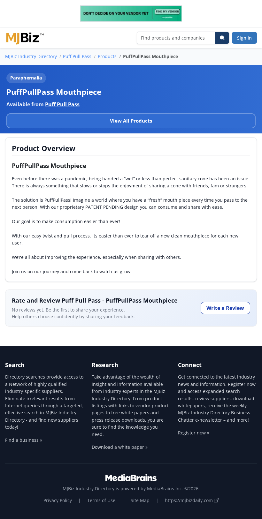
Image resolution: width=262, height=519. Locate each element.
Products (107, 56)
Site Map (140, 500)
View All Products (131, 120)
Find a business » (23, 440)
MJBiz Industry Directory (31, 56)
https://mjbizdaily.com (189, 500)
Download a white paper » (120, 447)
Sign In (244, 38)
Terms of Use (101, 500)
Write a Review (225, 308)
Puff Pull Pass (77, 56)
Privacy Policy (57, 500)
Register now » (193, 433)
